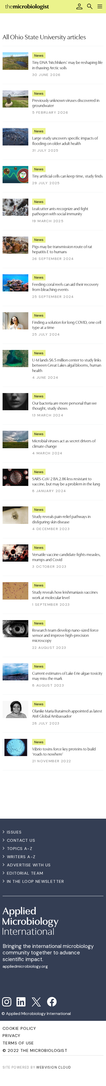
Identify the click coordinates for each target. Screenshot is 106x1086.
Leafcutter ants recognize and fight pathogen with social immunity (60, 211)
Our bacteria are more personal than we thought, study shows (64, 405)
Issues (14, 832)
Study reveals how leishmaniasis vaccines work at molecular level (65, 594)
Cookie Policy (19, 1028)
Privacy (12, 1035)
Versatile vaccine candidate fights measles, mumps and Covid (66, 556)
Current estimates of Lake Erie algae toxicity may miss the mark (67, 675)
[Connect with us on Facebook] (52, 1001)
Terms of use (18, 1043)
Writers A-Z (21, 856)
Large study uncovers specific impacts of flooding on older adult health (65, 140)
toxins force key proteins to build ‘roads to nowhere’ (64, 751)
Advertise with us (29, 865)
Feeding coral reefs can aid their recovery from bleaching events (65, 286)
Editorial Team (25, 873)
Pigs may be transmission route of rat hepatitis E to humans (62, 248)
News (38, 55)
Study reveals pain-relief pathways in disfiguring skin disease (61, 518)
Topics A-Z (19, 848)
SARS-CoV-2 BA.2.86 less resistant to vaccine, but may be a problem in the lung (66, 481)
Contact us (21, 840)
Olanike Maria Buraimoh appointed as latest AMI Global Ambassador (67, 713)
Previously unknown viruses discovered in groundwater (65, 102)
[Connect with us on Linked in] (21, 1001)
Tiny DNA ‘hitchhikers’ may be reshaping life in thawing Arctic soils (67, 64)
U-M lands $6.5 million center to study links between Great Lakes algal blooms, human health (66, 365)
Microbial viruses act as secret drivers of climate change (63, 443)
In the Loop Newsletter (35, 881)
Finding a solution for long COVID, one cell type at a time (66, 324)
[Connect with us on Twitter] (36, 1002)
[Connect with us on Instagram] (6, 1001)
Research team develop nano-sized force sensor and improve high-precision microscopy (65, 635)
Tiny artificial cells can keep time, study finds (67, 176)
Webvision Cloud (53, 1067)
